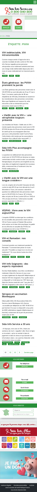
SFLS (11, 203)
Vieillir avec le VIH (15, 141)
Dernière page (28, 352)
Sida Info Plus (14, 171)
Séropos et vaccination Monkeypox (14, 295)
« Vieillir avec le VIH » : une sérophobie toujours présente (16, 117)
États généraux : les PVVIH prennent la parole (16, 84)
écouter (24, 398)
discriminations (7, 342)
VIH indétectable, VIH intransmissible (14, 53)
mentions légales (6, 485)
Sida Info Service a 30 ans (16, 324)
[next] (19, 352)
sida (4, 344)
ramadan (21, 257)
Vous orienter (18, 405)
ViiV (17, 76)
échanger (24, 390)
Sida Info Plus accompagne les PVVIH (17, 149)
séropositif (13, 231)
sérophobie (25, 342)
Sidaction (19, 108)
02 (10, 352)
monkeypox (13, 287)
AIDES (4, 108)
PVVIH (5, 76)
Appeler (6, 27)
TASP (11, 76)
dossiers (5, 257)
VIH (26, 108)
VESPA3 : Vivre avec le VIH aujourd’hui (16, 211)
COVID (5, 287)
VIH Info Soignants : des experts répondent (15, 265)
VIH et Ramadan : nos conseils (14, 239)
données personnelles (20, 485)
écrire (18, 27)
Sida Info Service (13, 344)
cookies (31, 485)
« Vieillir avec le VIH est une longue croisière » (17, 179)
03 (15, 352)
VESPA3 (21, 231)
